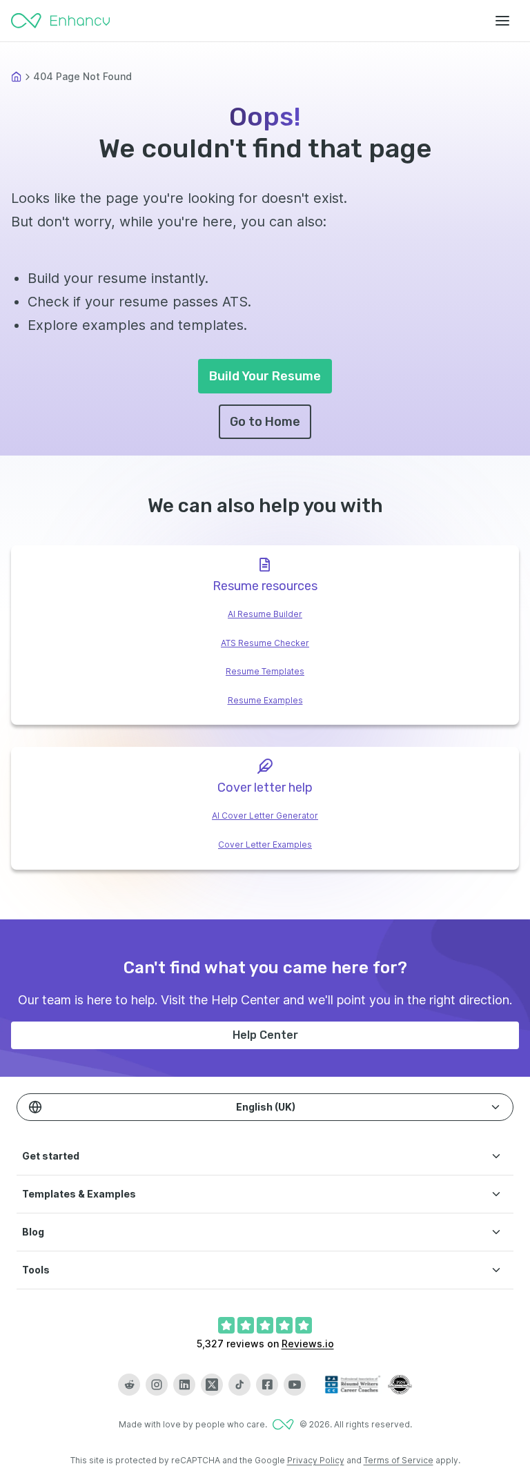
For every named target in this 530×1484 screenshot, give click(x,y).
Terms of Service (398, 1460)
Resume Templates (265, 671)
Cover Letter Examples (265, 844)
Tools (36, 1270)
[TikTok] (239, 1385)
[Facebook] (267, 1385)
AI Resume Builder (265, 614)
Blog (33, 1232)
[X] (212, 1385)
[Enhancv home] (60, 20)
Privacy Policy (315, 1460)
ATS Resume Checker (265, 643)
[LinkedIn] (184, 1385)
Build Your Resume (265, 376)
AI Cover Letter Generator (265, 815)
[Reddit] (129, 1385)
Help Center (265, 1035)
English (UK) (265, 1107)
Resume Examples (265, 700)
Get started (50, 1156)
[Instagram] (157, 1385)
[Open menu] (502, 20)
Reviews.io (308, 1343)
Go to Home (265, 421)
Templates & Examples (79, 1194)
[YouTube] (295, 1385)
